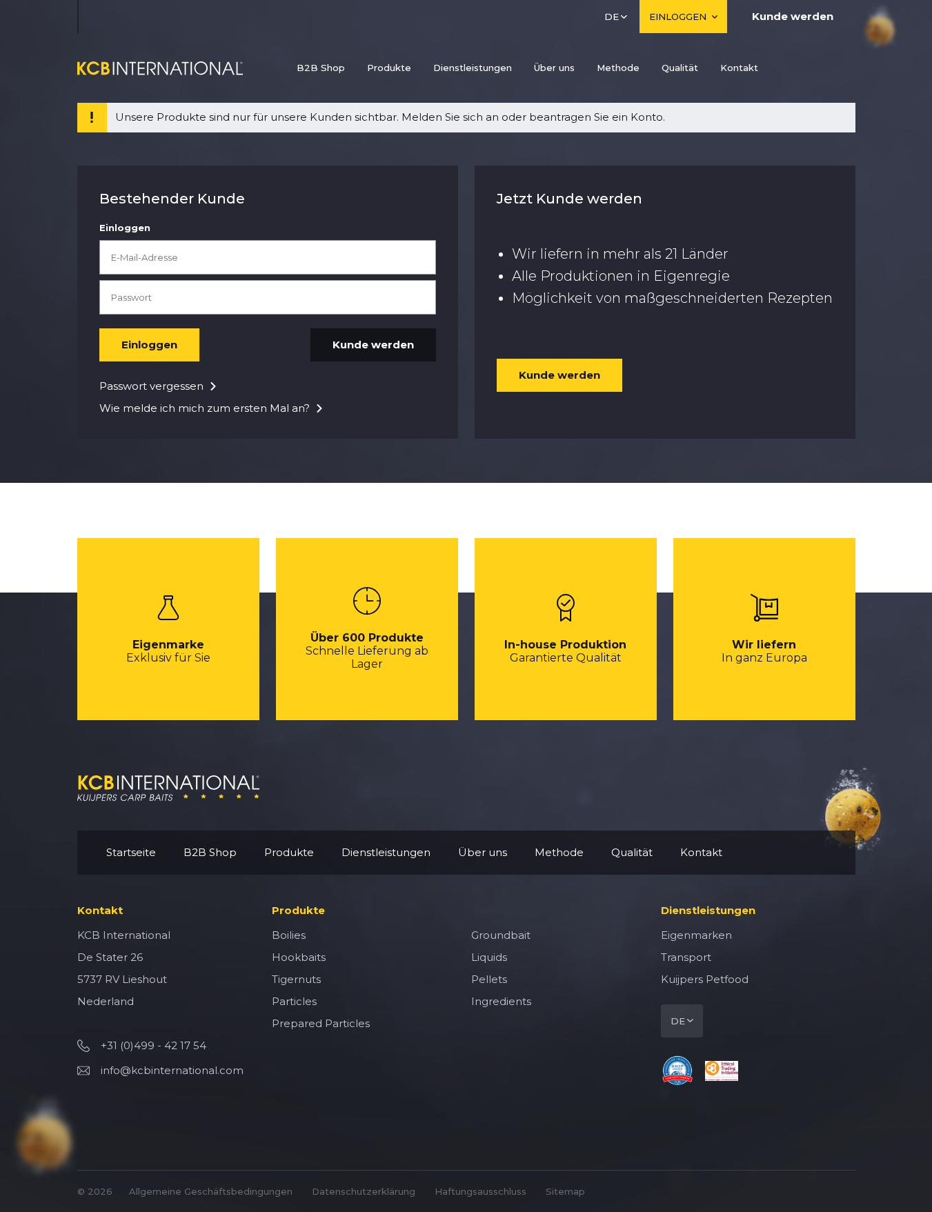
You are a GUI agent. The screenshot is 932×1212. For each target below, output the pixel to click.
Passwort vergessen (151, 386)
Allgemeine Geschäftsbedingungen (211, 1191)
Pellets (489, 979)
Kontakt (739, 67)
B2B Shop (321, 67)
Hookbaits (299, 957)
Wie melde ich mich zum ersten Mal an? (204, 408)
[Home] (160, 68)
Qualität (680, 67)
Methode (618, 67)
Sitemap (565, 1191)
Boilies (289, 935)
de (611, 16)
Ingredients (501, 1001)
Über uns (554, 67)
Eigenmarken (696, 935)
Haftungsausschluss (480, 1191)
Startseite (131, 852)
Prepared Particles (321, 1023)
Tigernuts (296, 979)
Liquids (489, 957)
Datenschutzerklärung (363, 1191)
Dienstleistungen (472, 67)
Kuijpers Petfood (704, 979)
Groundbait (501, 935)
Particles (294, 1001)
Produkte (389, 67)
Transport (686, 957)
